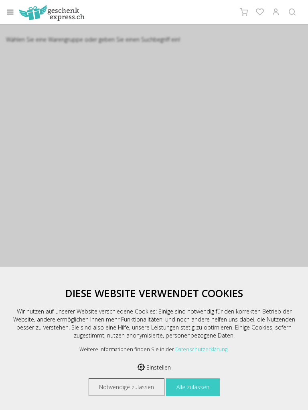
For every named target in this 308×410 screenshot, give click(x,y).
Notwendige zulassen (126, 387)
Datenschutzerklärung (201, 349)
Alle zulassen (192, 387)
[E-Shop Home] (52, 13)
